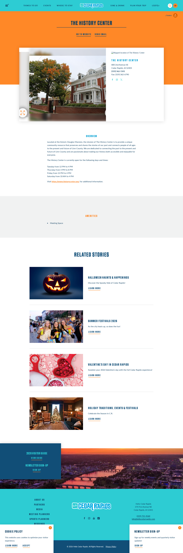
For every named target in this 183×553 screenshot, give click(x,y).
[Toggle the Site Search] (170, 5)
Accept (26, 545)
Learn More (11, 545)
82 (7, 5)
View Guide (37, 458)
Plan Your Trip (138, 5)
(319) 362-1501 (118, 71)
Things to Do (30, 5)
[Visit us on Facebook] (84, 518)
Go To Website (83, 34)
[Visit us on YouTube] (94, 518)
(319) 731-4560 (143, 516)
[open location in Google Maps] (127, 53)
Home (169, 15)
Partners (39, 504)
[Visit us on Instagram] (89, 518)
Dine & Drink (117, 5)
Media (39, 509)
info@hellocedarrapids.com (143, 519)
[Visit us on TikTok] (98, 518)
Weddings (39, 523)
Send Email (101, 34)
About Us (39, 499)
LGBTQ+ (156, 5)
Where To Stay (65, 5)
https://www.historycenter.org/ (65, 181)
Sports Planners (39, 519)
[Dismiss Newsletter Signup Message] (179, 527)
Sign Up (37, 470)
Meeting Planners (39, 514)
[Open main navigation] (175, 5)
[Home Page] (91, 506)
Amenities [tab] (91, 216)
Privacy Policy (111, 546)
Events (47, 5)
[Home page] (91, 5)
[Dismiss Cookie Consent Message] (50, 527)
